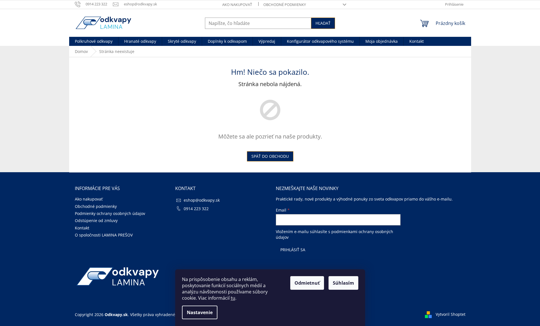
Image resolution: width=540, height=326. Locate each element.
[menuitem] (93, 41)
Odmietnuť (307, 283)
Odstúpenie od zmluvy (96, 220)
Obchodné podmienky (284, 4)
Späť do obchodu (270, 156)
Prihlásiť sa (292, 249)
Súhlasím (343, 283)
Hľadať (323, 23)
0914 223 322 (196, 208)
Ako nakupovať (237, 4)
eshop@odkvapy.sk (202, 200)
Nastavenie (200, 312)
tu (233, 298)
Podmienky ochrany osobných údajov (110, 213)
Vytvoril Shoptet (450, 314)
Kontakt (82, 228)
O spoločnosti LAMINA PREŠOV (104, 235)
